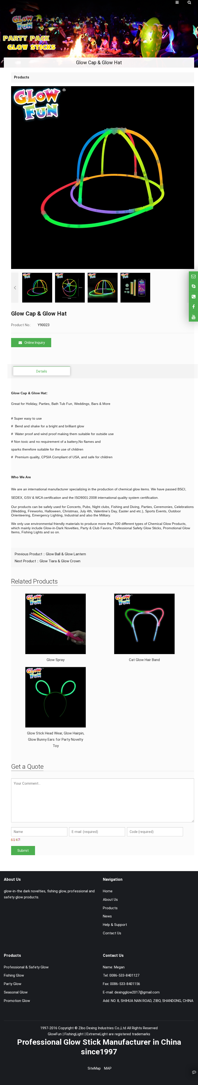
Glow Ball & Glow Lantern (66, 554)
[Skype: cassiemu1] (193, 286)
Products (110, 908)
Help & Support (115, 925)
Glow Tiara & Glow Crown (60, 561)
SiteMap (94, 1068)
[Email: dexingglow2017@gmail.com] (193, 276)
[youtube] (193, 317)
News (107, 916)
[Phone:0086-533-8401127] (193, 297)
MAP (108, 1068)
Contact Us (112, 933)
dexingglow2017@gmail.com (137, 992)
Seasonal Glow (16, 992)
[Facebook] (193, 307)
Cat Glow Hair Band (144, 660)
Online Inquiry (34, 343)
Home (108, 891)
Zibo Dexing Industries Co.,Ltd (102, 1028)
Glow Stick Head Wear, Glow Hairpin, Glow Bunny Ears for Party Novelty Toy (55, 739)
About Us (110, 899)
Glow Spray (55, 660)
